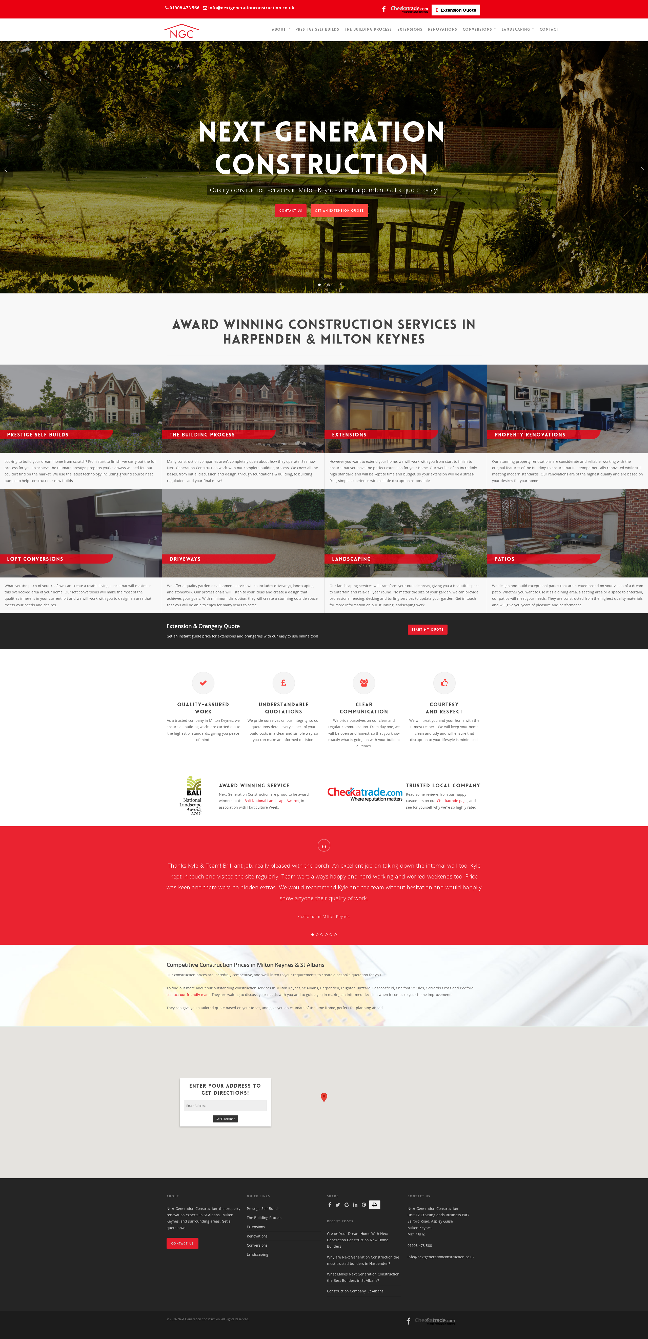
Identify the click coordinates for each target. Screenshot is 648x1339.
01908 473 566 (420, 1245)
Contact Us (290, 211)
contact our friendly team (188, 994)
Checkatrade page (452, 800)
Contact (549, 29)
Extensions (409, 29)
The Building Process (368, 29)
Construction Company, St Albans (355, 1291)
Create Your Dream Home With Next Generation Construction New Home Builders (357, 1240)
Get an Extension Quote (339, 211)
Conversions (477, 29)
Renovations (442, 29)
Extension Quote (458, 10)
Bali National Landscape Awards (272, 800)
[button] (324, 1097)
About (279, 29)
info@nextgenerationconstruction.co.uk (441, 1256)
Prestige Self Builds (317, 29)
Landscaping (516, 29)
